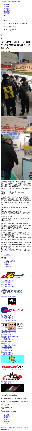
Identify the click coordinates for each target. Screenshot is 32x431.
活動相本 (7, 423)
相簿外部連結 (5, 51)
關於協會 (7, 4)
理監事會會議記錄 (9, 261)
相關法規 (7, 12)
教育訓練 (7, 8)
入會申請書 (7, 266)
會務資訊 (7, 10)
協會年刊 (7, 264)
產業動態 (7, 6)
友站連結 (7, 13)
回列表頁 (7, 255)
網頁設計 (7, 429)
